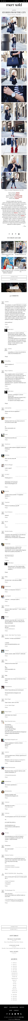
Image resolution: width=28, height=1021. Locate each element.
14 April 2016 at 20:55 (20, 303)
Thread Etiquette (18, 197)
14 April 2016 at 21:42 (19, 331)
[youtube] (15, 1014)
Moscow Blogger (9, 464)
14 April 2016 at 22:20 (20, 457)
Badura (17, 194)
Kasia (6, 434)
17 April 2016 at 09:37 (19, 754)
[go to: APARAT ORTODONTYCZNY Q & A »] (7, 252)
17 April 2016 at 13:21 (19, 783)
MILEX (6, 521)
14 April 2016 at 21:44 (19, 350)
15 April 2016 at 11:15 (19, 578)
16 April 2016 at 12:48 (19, 701)
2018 (14, 968)
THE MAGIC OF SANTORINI (14, 939)
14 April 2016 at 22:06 (20, 436)
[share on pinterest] (15, 233)
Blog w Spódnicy (9, 370)
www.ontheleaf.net (10, 628)
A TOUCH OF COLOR (14, 945)
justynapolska (8, 408)
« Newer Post (14, 276)
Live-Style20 (8, 596)
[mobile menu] (26, 1)
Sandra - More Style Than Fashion (13, 635)
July (14, 981)
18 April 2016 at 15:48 (19, 892)
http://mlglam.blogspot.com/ (11, 739)
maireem (7, 752)
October (14, 976)
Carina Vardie (8, 417)
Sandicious (7, 444)
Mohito (18, 192)
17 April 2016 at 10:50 (19, 769)
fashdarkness (8, 781)
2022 (14, 962)
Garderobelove (8, 686)
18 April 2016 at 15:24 (19, 875)
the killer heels (9, 807)
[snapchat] (12, 1014)
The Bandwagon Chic (10, 890)
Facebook (8, 882)
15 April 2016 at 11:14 (19, 545)
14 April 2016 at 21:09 (20, 372)
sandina (7, 301)
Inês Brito (7, 455)
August (13, 980)
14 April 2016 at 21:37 (20, 409)
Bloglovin (8, 884)
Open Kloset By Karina (10, 721)
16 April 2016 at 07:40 (19, 688)
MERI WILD (10, 329)
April (14, 987)
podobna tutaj (18, 195)
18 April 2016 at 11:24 (19, 834)
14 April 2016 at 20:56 (20, 362)
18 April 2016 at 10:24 (19, 815)
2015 (14, 994)
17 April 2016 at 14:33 (19, 804)
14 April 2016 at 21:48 (20, 419)
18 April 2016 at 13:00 (19, 847)
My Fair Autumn (14, 759)
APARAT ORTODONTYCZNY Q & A (7, 255)
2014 (14, 996)
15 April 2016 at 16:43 (19, 636)
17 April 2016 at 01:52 (19, 741)
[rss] (20, 1014)
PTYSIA (7, 833)
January (14, 992)
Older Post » (14, 279)
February (14, 990)
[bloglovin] (18, 1014)
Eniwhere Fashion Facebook (12, 867)
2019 (14, 966)
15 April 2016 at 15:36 (19, 618)
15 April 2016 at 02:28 (19, 513)
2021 (14, 964)
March (14, 988)
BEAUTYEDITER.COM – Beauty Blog (14, 873)
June (14, 983)
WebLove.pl (17, 1019)
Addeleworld (8, 586)
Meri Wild (21, 1017)
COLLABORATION (13, 1007)
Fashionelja (7, 543)
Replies (7, 327)
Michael (7, 616)
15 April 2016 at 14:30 (18, 564)
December (14, 973)
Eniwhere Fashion (9, 855)
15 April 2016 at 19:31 (19, 662)
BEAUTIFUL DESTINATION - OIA (20, 271)
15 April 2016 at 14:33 (19, 607)
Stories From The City (20, 254)
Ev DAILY (7, 474)
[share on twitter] (12, 233)
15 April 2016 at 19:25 (19, 652)
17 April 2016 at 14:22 (19, 793)
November (14, 974)
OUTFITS (22, 1007)
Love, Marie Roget (10, 705)
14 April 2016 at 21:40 (19, 393)
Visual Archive (14, 951)
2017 (14, 969)
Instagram (22, 759)
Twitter (7, 761)
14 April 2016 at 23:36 (19, 493)
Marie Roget (8, 699)
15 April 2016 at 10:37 (19, 533)
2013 (14, 998)
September (14, 978)
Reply (6, 324)
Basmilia (7, 491)
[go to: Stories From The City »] (20, 252)
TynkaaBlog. (8, 361)
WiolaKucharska (9, 531)
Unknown (7, 605)
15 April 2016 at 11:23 (19, 588)
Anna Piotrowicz (8, 512)
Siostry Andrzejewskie (10, 767)
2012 (14, 999)
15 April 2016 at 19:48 (19, 677)
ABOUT (6, 1007)
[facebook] (1, 1)
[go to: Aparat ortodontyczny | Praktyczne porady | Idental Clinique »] (7, 268)
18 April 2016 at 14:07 (19, 857)
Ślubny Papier (8, 711)
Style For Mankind (10, 881)
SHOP (10, 1010)
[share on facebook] (9, 233)
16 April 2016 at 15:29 (19, 713)
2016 (14, 971)
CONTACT (16, 1010)
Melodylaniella (8, 791)
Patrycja (7, 650)
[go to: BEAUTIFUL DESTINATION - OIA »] (20, 268)
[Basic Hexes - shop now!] (14, 291)
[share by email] (18, 233)
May (14, 985)
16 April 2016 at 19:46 (19, 723)
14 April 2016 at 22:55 (20, 466)
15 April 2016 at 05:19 (19, 523)
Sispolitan (7, 502)
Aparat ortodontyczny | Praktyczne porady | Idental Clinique (7, 272)
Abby (6, 660)
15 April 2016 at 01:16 (19, 504)
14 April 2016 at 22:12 (20, 446)
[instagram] (3, 1)
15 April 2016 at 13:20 (19, 597)
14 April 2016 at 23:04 (19, 476)
